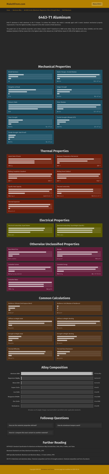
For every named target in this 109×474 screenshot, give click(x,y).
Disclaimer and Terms (47, 469)
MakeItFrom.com (16, 4)
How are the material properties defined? (23, 425)
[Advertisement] (54, 48)
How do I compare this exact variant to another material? (28, 433)
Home (8, 10)
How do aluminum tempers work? (69, 425)
